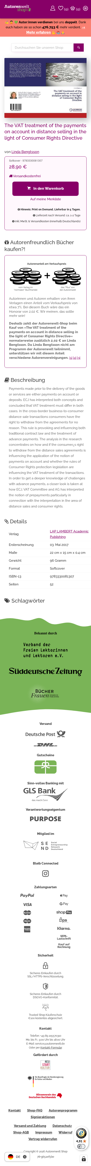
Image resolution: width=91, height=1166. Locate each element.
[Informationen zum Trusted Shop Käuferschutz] (45, 1009)
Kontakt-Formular (51, 1047)
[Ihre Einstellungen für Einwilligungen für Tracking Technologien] (83, 1158)
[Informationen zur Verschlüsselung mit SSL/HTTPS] (45, 967)
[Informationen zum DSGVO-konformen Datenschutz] (45, 988)
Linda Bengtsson (25, 152)
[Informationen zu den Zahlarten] (27, 897)
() (65, 9)
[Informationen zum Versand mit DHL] (45, 747)
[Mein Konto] (53, 9)
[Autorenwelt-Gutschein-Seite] (45, 772)
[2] (74, 357)
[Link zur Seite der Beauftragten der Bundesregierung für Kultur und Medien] (45, 1090)
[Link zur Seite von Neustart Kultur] (45, 1069)
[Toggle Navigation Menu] (86, 9)
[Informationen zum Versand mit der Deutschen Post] (45, 736)
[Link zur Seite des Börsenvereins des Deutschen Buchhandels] (45, 1097)
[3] (78, 357)
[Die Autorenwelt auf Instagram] (45, 875)
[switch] (81, 1146)
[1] (70, 357)
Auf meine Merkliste (45, 199)
